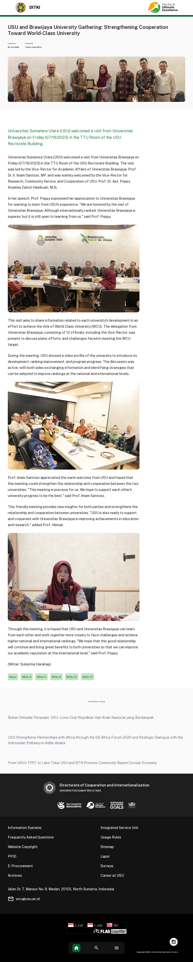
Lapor (105, 856)
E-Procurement (20, 866)
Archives (15, 875)
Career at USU (112, 875)
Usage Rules (111, 837)
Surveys (107, 866)
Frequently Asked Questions (31, 837)
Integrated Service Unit (119, 828)
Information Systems (24, 828)
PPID (12, 856)
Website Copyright (23, 847)
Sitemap (107, 847)
